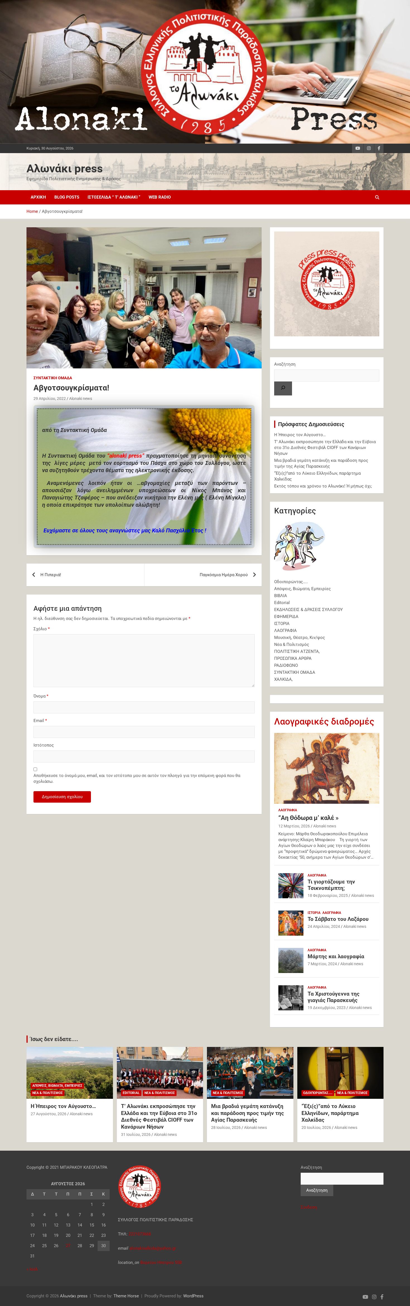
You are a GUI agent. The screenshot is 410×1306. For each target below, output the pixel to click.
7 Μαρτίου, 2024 (322, 964)
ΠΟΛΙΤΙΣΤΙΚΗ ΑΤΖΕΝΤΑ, (297, 651)
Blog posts (66, 197)
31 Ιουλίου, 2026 (136, 1134)
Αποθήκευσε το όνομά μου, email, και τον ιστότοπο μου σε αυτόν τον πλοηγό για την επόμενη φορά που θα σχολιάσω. (136, 778)
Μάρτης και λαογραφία (336, 956)
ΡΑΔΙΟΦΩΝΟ (286, 665)
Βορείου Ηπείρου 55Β (161, 1262)
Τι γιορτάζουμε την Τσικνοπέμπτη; (331, 884)
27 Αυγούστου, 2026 (48, 1114)
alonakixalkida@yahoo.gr (152, 1248)
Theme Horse (126, 1295)
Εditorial (282, 602)
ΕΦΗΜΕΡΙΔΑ (286, 616)
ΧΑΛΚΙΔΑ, (283, 679)
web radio (160, 197)
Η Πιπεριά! (50, 574)
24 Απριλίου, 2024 (324, 926)
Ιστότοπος (43, 745)
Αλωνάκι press (64, 168)
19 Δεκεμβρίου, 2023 (327, 1007)
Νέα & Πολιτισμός (291, 644)
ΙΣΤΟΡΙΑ (282, 623)
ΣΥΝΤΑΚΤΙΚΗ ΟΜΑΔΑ (52, 378)
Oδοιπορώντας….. (291, 581)
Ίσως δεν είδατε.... (54, 1039)
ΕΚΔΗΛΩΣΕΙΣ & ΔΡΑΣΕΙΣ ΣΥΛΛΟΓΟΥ (308, 609)
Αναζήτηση (285, 364)
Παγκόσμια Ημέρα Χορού (224, 574)
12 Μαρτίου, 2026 (294, 826)
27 (68, 1245)
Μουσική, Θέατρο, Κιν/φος (299, 637)
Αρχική (38, 197)
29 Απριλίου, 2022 (49, 398)
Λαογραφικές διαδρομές (324, 721)
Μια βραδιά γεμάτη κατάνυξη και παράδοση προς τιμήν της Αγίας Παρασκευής (247, 1113)
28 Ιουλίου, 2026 (226, 1127)
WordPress (193, 1295)
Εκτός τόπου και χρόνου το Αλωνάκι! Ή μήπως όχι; (323, 486)
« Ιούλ (32, 1269)
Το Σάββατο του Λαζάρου (338, 919)
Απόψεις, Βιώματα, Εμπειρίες (302, 588)
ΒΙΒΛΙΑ (280, 595)
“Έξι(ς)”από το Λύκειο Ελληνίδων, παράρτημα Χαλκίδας (330, 1113)
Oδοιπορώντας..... (317, 1093)
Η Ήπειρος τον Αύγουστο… (300, 434)
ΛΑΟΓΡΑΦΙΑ (285, 630)
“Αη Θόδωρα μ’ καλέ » (308, 817)
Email (40, 720)
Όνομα (40, 696)
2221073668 (140, 1234)
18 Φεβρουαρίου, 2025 (328, 895)
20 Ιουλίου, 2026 (316, 1127)
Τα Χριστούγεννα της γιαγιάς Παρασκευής (334, 997)
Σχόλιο (41, 628)
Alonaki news (80, 398)
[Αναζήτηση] (283, 388)
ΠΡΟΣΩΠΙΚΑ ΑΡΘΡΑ (293, 658)
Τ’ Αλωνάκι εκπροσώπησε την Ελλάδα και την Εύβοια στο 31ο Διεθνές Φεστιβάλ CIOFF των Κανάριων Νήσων (325, 447)
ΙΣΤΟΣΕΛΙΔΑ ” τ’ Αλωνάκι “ (114, 197)
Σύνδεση (309, 1207)
